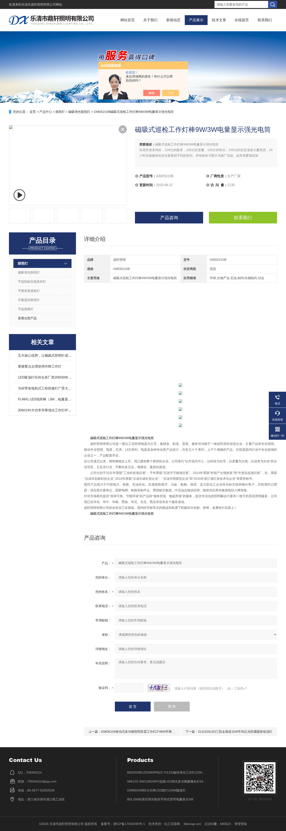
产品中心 (45, 112)
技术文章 (219, 20)
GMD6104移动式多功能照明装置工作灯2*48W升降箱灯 (139, 731)
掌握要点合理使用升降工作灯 (39, 366)
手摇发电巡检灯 (29, 290)
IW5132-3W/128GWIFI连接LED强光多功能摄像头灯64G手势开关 (167, 781)
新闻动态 (173, 20)
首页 (32, 112)
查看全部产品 (27, 318)
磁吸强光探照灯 (79, 112)
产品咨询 (169, 217)
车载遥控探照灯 (29, 300)
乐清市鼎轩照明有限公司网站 (41, 4)
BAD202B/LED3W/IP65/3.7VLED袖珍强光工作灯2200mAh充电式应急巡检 (167, 772)
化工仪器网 (172, 824)
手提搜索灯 (26, 309)
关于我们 (150, 20)
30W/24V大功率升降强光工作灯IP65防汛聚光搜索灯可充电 (45, 410)
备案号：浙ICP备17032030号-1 (123, 824)
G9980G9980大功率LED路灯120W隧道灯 (156, 790)
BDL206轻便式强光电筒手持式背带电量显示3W (160, 799)
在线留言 (242, 20)
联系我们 (265, 20)
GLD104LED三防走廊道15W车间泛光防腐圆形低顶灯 (235, 731)
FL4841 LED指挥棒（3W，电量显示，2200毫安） (45, 399)
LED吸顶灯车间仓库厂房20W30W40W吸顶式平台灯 (45, 377)
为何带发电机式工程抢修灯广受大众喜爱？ (45, 388)
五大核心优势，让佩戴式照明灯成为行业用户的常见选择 (45, 355)
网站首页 (127, 20)
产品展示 (196, 20)
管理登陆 (240, 824)
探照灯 (60, 112)
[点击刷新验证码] (159, 688)
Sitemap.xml (192, 824)
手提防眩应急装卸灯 (32, 281)
